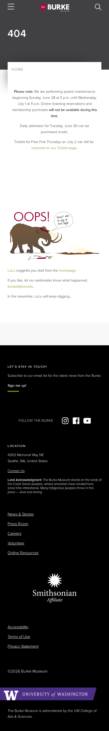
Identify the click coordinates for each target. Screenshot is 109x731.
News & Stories (21, 514)
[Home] (54, 7)
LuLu (11, 270)
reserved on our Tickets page (54, 148)
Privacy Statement (23, 646)
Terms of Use (19, 636)
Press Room (18, 523)
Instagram (65, 421)
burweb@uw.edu (20, 286)
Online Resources (23, 552)
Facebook (76, 421)
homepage (67, 270)
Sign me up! (17, 385)
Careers (14, 533)
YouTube (87, 421)
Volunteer (16, 543)
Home (17, 69)
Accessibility (18, 627)
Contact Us (16, 471)
